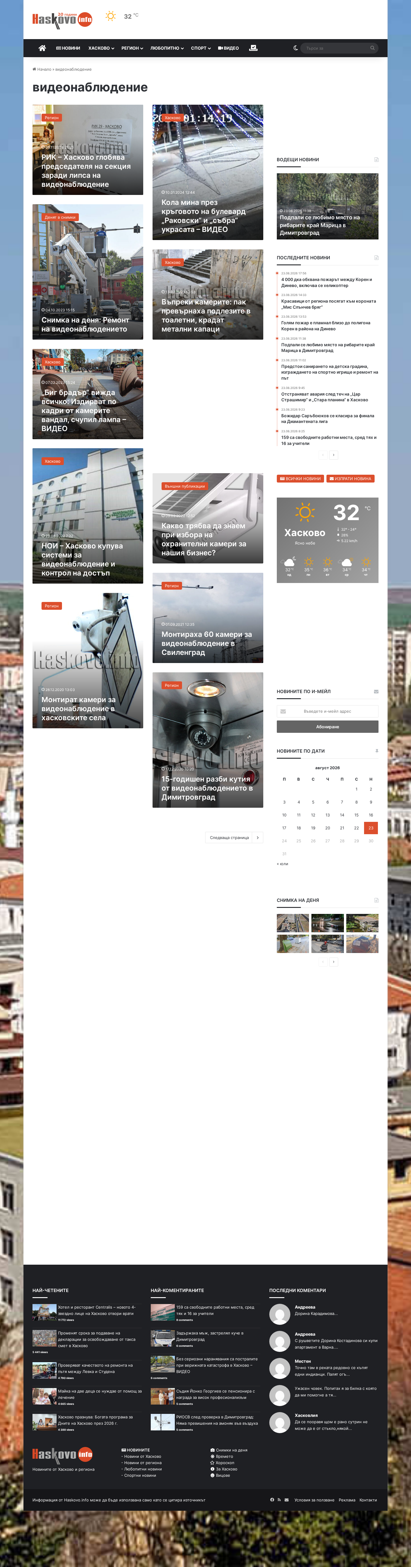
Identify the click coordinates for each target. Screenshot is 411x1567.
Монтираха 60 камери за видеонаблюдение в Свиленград (207, 643)
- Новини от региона (141, 1462)
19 (313, 827)
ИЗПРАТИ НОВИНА (352, 478)
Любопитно (164, 48)
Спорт (198, 48)
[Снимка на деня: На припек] (362, 923)
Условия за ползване (315, 1500)
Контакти (368, 1500)
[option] (328, 206)
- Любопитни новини (141, 1469)
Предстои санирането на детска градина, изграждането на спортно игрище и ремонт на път (327, 225)
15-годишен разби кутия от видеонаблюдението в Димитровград (207, 788)
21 (342, 827)
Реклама (347, 1500)
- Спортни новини (138, 1475)
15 (356, 815)
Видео (231, 48)
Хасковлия (306, 1415)
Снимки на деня (231, 1450)
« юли (282, 863)
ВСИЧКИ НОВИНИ (303, 478)
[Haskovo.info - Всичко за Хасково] (62, 20)
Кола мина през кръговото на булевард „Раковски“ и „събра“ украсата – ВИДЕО (204, 216)
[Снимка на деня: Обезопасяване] (327, 944)
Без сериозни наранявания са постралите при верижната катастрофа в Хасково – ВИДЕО (217, 1365)
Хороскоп (224, 1462)
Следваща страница (229, 837)
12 (313, 815)
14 (342, 815)
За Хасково (226, 1469)
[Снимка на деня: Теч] (327, 923)
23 (371, 827)
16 (371, 815)
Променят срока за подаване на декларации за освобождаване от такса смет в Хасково (96, 1339)
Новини (70, 48)
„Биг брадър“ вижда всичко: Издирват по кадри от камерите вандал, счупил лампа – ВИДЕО (84, 410)
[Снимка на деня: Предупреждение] (362, 944)
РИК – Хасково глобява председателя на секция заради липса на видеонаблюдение (86, 171)
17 (284, 827)
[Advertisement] (208, 409)
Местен (303, 1361)
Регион (130, 48)
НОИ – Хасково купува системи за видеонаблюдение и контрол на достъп (82, 559)
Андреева (305, 1306)
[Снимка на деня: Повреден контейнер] (293, 944)
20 (327, 827)
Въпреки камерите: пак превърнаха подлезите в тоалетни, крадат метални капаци (206, 315)
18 (299, 827)
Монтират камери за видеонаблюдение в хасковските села (79, 708)
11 (299, 815)
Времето (224, 1456)
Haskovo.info (76, 1500)
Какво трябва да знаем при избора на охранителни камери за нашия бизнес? (204, 539)
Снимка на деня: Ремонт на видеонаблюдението (85, 324)
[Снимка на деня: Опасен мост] (293, 923)
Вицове (222, 1475)
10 (284, 815)
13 (328, 815)
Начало (43, 69)
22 (356, 827)
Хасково (99, 48)
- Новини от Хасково (141, 1456)
